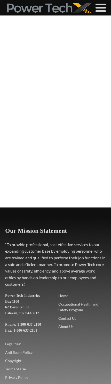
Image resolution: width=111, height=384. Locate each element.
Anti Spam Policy (19, 352)
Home (63, 295)
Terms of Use (15, 369)
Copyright (13, 360)
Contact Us (67, 318)
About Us (65, 326)
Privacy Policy (16, 377)
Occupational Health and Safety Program (78, 307)
